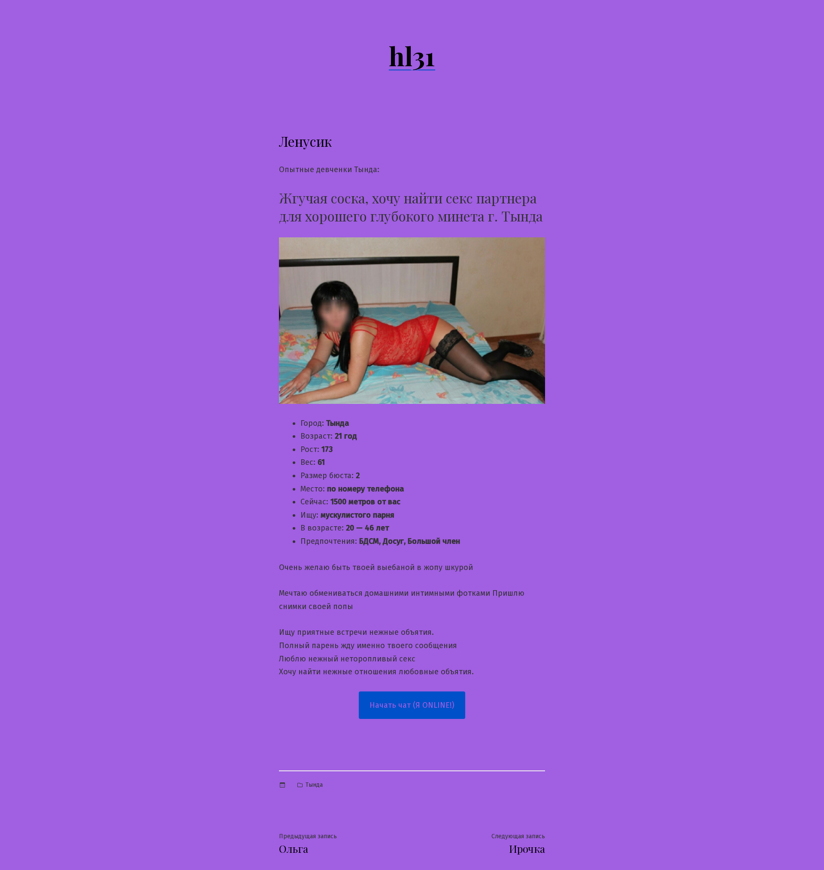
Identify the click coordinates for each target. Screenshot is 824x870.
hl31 (412, 55)
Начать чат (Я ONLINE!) (412, 705)
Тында (314, 784)
